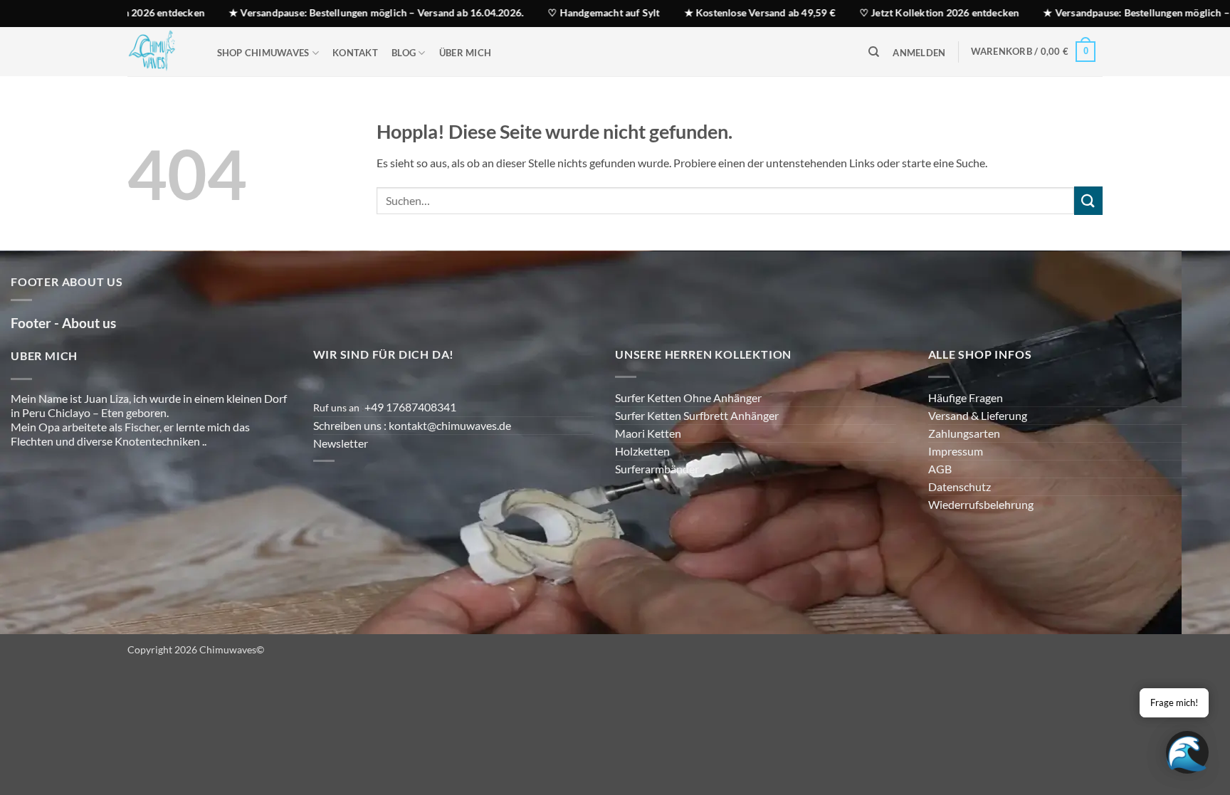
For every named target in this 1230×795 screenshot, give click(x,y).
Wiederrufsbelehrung (981, 504)
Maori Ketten (648, 433)
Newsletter (340, 443)
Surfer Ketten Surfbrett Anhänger (697, 415)
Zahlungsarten (964, 433)
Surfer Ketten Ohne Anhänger (688, 397)
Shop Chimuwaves (263, 52)
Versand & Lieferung (977, 415)
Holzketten (642, 451)
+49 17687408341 (410, 407)
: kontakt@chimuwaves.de (448, 425)
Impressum (955, 451)
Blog (403, 52)
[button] (919, 53)
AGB (940, 468)
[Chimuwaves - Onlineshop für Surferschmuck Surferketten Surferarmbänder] (158, 51)
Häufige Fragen (965, 397)
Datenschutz (959, 486)
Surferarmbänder (657, 468)
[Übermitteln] (1088, 200)
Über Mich (465, 52)
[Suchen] (873, 52)
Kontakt (355, 52)
